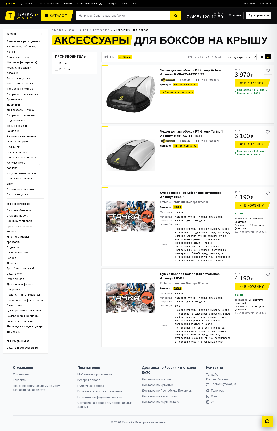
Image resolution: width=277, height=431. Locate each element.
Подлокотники (16, 120)
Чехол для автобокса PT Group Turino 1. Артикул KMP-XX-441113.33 (191, 133)
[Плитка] (262, 56)
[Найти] (175, 15)
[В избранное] (268, 71)
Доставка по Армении (157, 385)
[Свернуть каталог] (42, 34)
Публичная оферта (90, 385)
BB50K (177, 207)
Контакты (265, 3)
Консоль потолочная (20, 321)
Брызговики (14, 99)
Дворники (13, 104)
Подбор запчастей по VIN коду (82, 3)
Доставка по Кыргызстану (160, 402)
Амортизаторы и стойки (22, 94)
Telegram (112, 3)
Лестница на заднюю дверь (25, 326)
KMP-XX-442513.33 (185, 84)
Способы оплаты (48, 3)
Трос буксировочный (20, 268)
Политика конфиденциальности (99, 397)
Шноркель (13, 289)
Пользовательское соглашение (99, 391)
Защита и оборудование (23, 347)
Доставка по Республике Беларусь (167, 390)
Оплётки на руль (17, 141)
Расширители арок (19, 220)
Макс (125, 3)
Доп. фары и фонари (20, 284)
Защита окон (15, 273)
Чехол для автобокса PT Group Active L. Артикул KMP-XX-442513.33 (192, 72)
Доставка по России (156, 379)
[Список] (268, 56)
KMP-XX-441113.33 (185, 145)
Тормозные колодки (20, 83)
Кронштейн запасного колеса (21, 228)
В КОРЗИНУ (254, 83)
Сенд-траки (14, 305)
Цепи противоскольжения (24, 310)
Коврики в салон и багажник (19, 70)
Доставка (27, 3)
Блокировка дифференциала (25, 300)
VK (134, 3)
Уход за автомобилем (21, 173)
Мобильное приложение (94, 374)
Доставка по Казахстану (159, 396)
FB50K (177, 288)
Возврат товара (88, 380)
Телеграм (217, 390)
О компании (248, 3)
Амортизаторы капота (21, 115)
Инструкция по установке (179, 92)
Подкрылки (14, 146)
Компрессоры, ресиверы (23, 315)
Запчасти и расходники (23, 41)
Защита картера (18, 57)
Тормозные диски (18, 78)
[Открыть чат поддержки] (267, 421)
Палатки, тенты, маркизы (23, 294)
